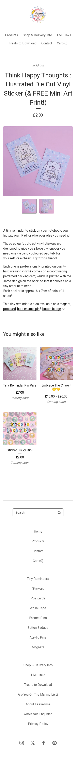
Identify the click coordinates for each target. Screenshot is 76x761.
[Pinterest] (54, 743)
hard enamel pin (28, 309)
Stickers (38, 588)
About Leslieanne (38, 704)
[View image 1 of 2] (29, 206)
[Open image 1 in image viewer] (38, 161)
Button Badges (38, 628)
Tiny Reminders (38, 579)
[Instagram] (21, 743)
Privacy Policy (38, 724)
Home (38, 531)
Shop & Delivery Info (37, 35)
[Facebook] (43, 743)
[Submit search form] (59, 512)
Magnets (38, 647)
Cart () (62, 43)
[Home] (38, 14)
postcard (9, 309)
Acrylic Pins (38, 637)
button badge (51, 309)
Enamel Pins (38, 618)
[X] (32, 743)
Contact (46, 43)
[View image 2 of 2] (46, 206)
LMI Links (64, 35)
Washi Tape (38, 608)
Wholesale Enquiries (38, 714)
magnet (65, 304)
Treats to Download (22, 43)
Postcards (38, 598)
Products (11, 35)
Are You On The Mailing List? (38, 694)
